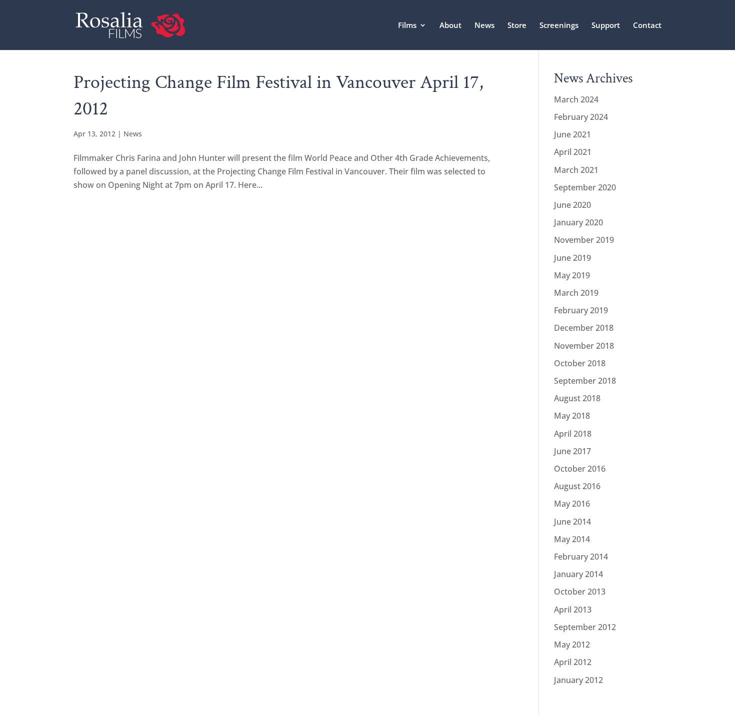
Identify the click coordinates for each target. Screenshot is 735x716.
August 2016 (577, 486)
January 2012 (578, 680)
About (451, 25)
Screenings (559, 25)
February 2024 (581, 116)
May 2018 (572, 415)
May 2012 (572, 644)
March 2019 (576, 292)
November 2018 (584, 345)
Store (517, 25)
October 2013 (580, 591)
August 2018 (577, 398)
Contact (647, 25)
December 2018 (584, 327)
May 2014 (572, 539)
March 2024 (576, 99)
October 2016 (580, 468)
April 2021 (573, 151)
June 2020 (572, 204)
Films (407, 25)
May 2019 (572, 275)
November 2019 (584, 239)
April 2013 (573, 609)
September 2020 (585, 187)
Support (606, 25)
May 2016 (572, 503)
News (484, 25)
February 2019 (581, 310)
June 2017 (572, 451)
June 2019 (572, 257)
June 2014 (572, 521)
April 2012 (573, 662)
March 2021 (576, 169)
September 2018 (585, 380)
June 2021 (572, 134)
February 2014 (581, 556)
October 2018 (580, 363)
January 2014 (578, 574)
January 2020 (578, 222)
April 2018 (573, 433)
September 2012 (585, 627)
